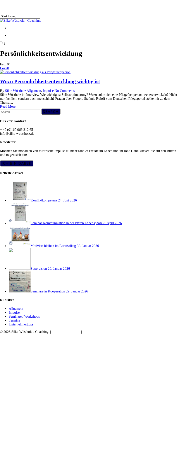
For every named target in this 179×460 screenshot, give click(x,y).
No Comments (65, 91)
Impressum (72, 332)
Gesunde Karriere (22, 348)
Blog (12, 370)
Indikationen (19, 344)
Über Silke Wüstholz (25, 366)
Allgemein (34, 91)
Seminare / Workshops (24, 316)
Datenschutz (91, 332)
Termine (14, 320)
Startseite (16, 340)
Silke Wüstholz (15, 91)
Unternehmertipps (21, 324)
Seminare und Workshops (28, 361)
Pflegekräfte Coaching (26, 357)
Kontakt (57, 332)
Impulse (48, 91)
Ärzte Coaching (21, 353)
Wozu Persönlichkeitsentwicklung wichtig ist (50, 81)
